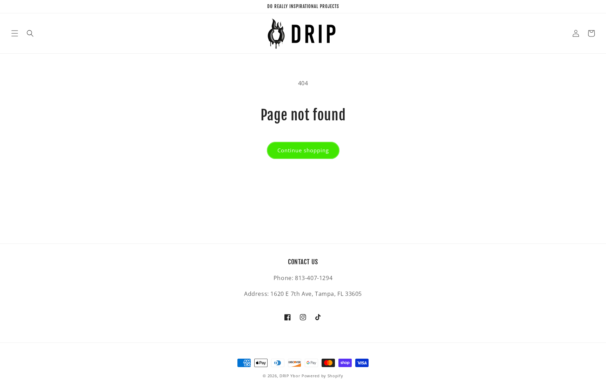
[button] (14, 33)
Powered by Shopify (322, 375)
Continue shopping (303, 150)
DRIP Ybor (290, 375)
